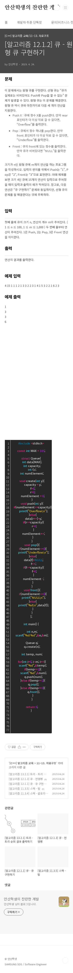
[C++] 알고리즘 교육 (21, 763)
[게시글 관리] (24, 747)
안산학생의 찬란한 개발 (32, 7)
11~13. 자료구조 (46, 763)
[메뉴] (65, 7)
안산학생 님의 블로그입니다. (20, 904)
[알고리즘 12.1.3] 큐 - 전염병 (26, 779)
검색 (57, 8)
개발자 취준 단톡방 (29, 22)
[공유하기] (19, 747)
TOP (65, 960)
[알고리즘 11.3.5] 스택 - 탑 (24, 788)
